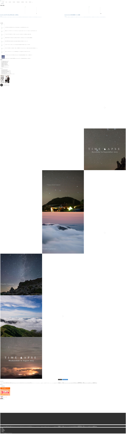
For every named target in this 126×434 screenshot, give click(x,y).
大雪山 (63, 382)
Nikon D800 (5, 426)
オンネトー (33, 426)
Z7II (30, 382)
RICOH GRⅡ (22, 426)
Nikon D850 (9, 382)
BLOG (2, 428)
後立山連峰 (69, 426)
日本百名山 (74, 426)
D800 (0, 426)
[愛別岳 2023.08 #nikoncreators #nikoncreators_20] (63, 358)
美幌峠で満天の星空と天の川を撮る (9, 37)
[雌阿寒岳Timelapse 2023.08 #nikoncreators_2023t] (21, 358)
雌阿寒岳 (94, 426)
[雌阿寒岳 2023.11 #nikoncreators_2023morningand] (21, 107)
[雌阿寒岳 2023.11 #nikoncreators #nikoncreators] (63, 107)
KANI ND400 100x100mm (4, 70)
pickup (15, 426)
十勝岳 (61, 426)
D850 (2, 426)
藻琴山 (90, 426)
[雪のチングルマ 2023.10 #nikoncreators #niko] (21, 149)
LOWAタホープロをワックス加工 (8, 44)
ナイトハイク (47, 426)
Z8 (31, 426)
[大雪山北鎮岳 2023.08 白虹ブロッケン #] (105, 316)
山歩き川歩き (3, 386)
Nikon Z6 (3, 66)
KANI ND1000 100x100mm (5, 69)
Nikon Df (13, 426)
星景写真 (80, 382)
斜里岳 (72, 426)
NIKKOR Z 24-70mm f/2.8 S (5, 64)
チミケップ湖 (43, 426)
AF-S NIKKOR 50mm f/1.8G (5, 61)
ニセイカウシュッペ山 (51, 426)
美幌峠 (88, 426)
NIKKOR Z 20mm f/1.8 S (4, 63)
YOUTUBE (3, 429)
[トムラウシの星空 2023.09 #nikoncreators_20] (21, 274)
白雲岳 (85, 426)
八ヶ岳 (53, 426)
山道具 (67, 426)
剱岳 (54, 426)
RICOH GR (18, 426)
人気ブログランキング (2, 399)
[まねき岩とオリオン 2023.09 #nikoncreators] (105, 191)
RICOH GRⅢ (25, 426)
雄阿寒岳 (92, 426)
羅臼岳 (87, 426)
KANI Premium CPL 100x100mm (5, 71)
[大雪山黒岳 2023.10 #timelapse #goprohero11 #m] (105, 107)
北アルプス (56, 426)
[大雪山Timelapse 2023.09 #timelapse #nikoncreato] (105, 149)
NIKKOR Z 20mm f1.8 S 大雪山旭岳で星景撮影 (10, 58)
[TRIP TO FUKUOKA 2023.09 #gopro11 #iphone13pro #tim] (63, 316)
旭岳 (77, 426)
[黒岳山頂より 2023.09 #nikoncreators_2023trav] (21, 191)
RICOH (16, 426)
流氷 (82, 426)
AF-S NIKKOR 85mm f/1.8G (5, 62)
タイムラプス (37, 426)
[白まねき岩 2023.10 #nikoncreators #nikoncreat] (63, 149)
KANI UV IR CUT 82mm (4, 72)
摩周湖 (70, 426)
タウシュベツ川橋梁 (40, 426)
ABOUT (2, 431)
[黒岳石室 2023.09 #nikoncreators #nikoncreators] (63, 191)
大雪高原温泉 (65, 426)
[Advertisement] (20, 27)
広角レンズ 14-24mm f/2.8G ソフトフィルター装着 (10, 51)
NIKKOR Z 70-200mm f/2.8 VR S (5, 65)
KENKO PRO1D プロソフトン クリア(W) (6, 73)
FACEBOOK (3, 430)
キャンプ (35, 426)
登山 (84, 382)
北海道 (59, 382)
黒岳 (96, 426)
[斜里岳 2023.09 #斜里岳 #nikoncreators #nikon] (21, 316)
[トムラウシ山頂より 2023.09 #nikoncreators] (21, 233)
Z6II (29, 426)
